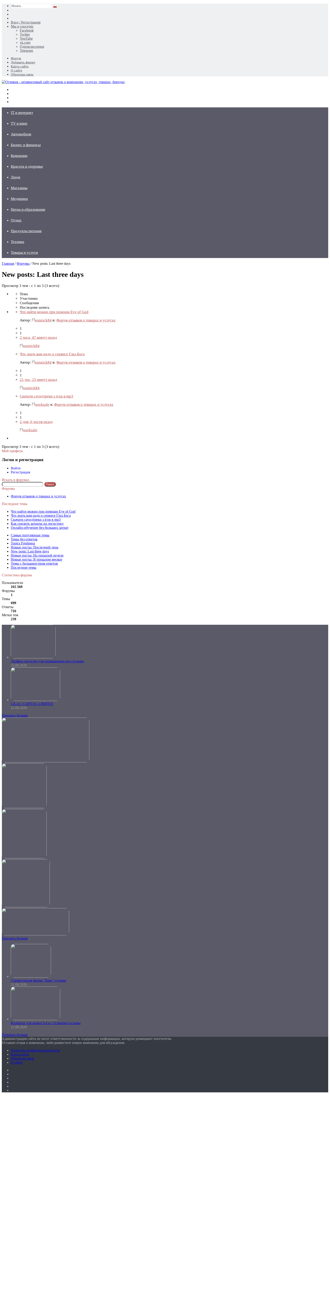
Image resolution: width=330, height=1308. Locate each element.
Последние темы (23, 567)
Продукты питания (26, 231)
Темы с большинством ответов (34, 563)
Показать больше (15, 715)
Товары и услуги (24, 252)
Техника (17, 242)
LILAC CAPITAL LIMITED (32, 704)
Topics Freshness (23, 543)
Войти (16, 468)
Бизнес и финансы (26, 145)
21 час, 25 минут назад (38, 379)
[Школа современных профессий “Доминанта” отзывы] (24, 807)
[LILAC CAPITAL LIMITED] (35, 700)
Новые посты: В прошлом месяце (36, 559)
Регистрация (20, 472)
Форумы (23, 263)
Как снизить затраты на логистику (37, 523)
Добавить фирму (23, 62)
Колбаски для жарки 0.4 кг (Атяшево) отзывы (46, 1023)
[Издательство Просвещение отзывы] (35, 934)
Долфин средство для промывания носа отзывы (47, 661)
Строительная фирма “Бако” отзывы (38, 980)
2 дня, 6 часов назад (36, 422)
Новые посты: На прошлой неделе (37, 555)
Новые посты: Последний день (34, 547)
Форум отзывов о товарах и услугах (86, 320)
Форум (16, 58)
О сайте (16, 70)
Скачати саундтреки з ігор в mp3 (46, 396)
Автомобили (21, 134)
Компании (19, 156)
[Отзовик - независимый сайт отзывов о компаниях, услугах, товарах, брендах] (63, 82)
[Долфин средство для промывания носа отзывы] (33, 657)
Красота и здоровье (27, 166)
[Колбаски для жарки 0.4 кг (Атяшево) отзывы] (35, 1019)
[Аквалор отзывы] (24, 857)
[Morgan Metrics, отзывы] (45, 761)
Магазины (19, 188)
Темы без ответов (24, 539)
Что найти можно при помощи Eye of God (54, 312)
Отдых (16, 220)
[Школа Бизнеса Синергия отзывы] (26, 906)
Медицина (19, 199)
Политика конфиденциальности (35, 1050)
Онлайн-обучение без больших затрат (39, 527)
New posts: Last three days (30, 551)
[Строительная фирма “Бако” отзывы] (31, 976)
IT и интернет (22, 113)
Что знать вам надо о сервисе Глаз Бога (52, 354)
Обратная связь (22, 74)
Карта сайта (20, 66)
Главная (8, 263)
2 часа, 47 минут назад (38, 337)
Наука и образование (28, 209)
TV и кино (19, 123)
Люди (15, 177)
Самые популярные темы (30, 535)
